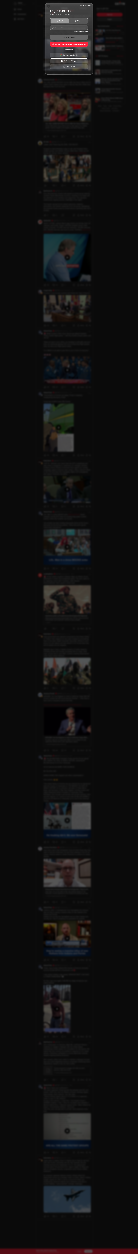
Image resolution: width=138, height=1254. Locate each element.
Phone (79, 21)
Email (61, 21)
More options (70, 67)
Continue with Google (70, 55)
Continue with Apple (70, 61)
